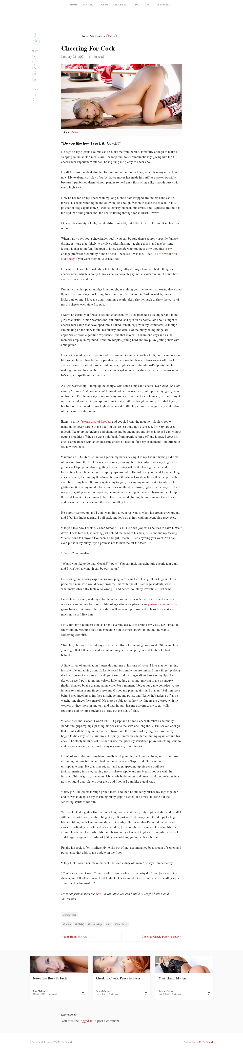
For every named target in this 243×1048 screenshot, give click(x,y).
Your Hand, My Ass (75, 936)
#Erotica (67, 924)
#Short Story (121, 924)
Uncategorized (69, 914)
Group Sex (120, 4)
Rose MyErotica (98, 36)
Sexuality (163, 4)
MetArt (74, 132)
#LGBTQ (79, 924)
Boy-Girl (88, 4)
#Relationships (95, 924)
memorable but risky (163, 604)
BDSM (148, 4)
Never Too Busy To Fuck (50, 978)
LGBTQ (104, 4)
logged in (86, 1020)
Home (74, 4)
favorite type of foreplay (96, 421)
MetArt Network (206, 1042)
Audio (136, 4)
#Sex (108, 924)
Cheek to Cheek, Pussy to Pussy (161, 936)
